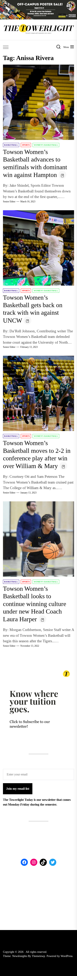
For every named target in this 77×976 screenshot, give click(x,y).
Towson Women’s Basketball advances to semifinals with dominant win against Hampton (35, 163)
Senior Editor (9, 201)
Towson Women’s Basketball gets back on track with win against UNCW (32, 309)
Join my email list (17, 788)
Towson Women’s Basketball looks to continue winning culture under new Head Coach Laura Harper (34, 604)
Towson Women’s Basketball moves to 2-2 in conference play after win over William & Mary (36, 454)
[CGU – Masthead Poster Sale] (38, 2)
